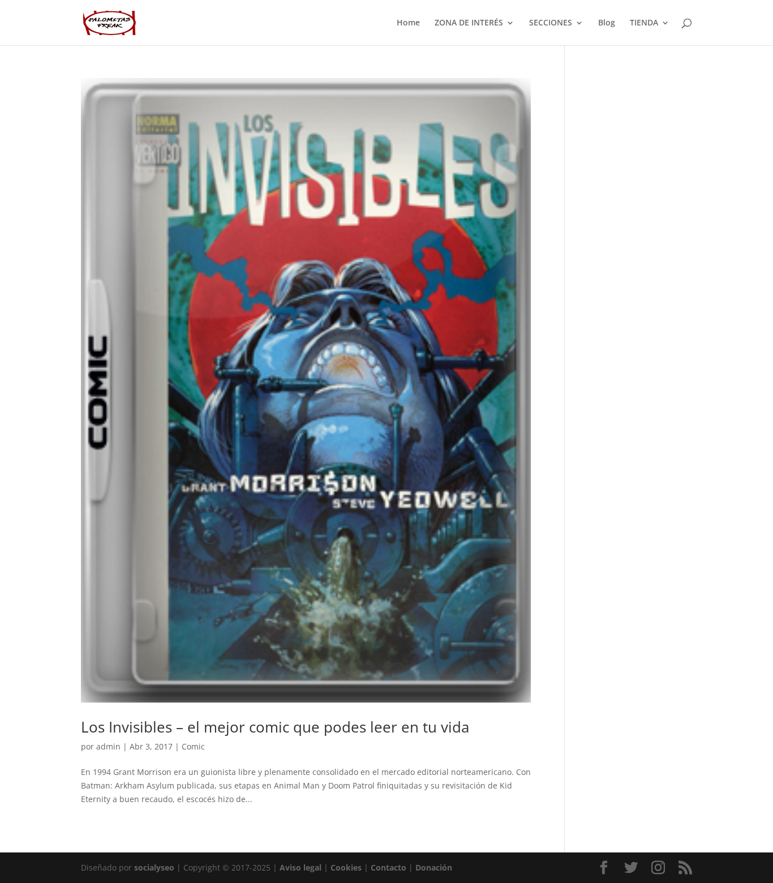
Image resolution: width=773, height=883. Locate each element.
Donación (433, 867)
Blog (606, 23)
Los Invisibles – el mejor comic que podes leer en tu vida (275, 727)
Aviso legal (300, 867)
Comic (193, 746)
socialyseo (154, 867)
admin (108, 746)
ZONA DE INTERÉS (469, 23)
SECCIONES (550, 23)
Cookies (346, 867)
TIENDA (644, 23)
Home (408, 23)
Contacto (388, 867)
